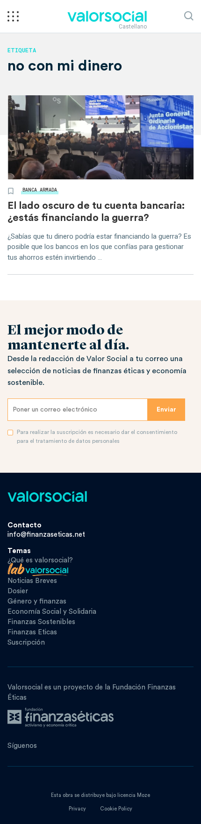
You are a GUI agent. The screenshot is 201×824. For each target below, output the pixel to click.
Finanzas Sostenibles (41, 621)
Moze (143, 795)
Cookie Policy (116, 808)
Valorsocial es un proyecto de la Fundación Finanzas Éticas (91, 692)
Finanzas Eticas (32, 632)
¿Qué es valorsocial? (40, 560)
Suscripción (26, 642)
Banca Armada (39, 190)
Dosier (17, 591)
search (189, 16)
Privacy (77, 808)
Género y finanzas (36, 601)
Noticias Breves (32, 580)
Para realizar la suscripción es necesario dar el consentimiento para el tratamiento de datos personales (97, 436)
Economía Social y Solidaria (51, 611)
